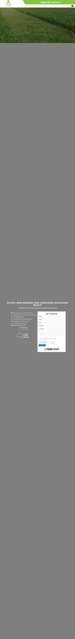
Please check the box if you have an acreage (48, 338)
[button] (72, 6)
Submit (42, 345)
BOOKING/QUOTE (58, 2)
